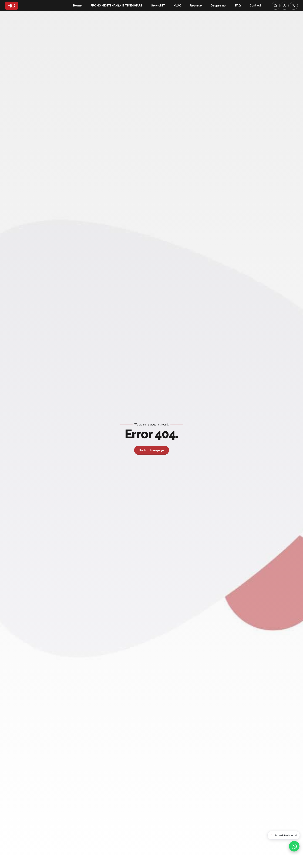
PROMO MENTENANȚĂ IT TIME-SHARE (116, 5)
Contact (255, 5)
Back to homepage (151, 450)
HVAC (177, 5)
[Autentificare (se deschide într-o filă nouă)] (285, 6)
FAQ (238, 5)
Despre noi (218, 5)
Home (77, 5)
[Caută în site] (276, 6)
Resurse (196, 5)
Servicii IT (158, 5)
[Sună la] (294, 6)
